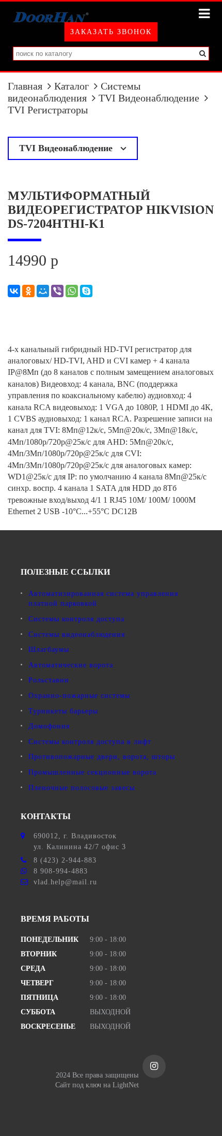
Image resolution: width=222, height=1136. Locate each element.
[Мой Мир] (43, 291)
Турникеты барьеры (63, 711)
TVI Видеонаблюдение (149, 98)
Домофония (49, 726)
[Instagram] (154, 1066)
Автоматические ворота (70, 665)
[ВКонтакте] (14, 291)
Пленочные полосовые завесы (81, 788)
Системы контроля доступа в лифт (89, 742)
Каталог (71, 86)
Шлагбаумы (48, 649)
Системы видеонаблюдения (74, 92)
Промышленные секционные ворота (92, 772)
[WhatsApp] (72, 291)
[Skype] (86, 291)
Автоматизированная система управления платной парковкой (103, 599)
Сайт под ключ (78, 1085)
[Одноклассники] (28, 291)
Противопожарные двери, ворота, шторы (101, 757)
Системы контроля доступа (76, 619)
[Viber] (57, 291)
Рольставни (48, 680)
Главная (25, 86)
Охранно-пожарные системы (79, 696)
